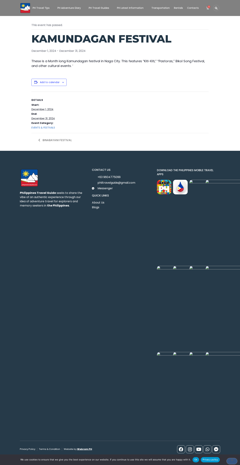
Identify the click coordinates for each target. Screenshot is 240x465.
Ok (195, 459)
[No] (231, 461)
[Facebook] (181, 449)
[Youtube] (199, 449)
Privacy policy (210, 459)
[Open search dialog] (216, 8)
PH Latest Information (130, 8)
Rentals (178, 8)
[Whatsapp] (207, 449)
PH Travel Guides (99, 8)
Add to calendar (50, 82)
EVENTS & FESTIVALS (43, 127)
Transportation (160, 8)
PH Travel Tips (41, 8)
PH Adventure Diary (69, 8)
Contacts (193, 8)
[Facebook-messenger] (216, 449)
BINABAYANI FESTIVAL (57, 140)
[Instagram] (190, 449)
